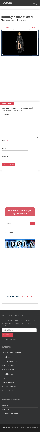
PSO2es (4, 378)
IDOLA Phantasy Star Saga (11, 353)
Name (5, 141)
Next (33, 28)
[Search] (32, 223)
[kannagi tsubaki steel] (20, 43)
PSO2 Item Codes (8, 365)
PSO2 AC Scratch (8, 370)
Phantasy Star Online (9, 391)
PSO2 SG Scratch (8, 374)
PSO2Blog (5, 409)
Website (5, 156)
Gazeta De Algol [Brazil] (10, 414)
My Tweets (9, 232)
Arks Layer (5, 405)
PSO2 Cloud (6, 357)
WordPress (20, 430)
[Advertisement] (20, 76)
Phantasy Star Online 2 (10, 361)
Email (4, 148)
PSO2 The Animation (9, 382)
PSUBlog (7, 2)
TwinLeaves (22, 20)
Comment (6, 114)
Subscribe (7, 335)
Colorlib (28, 427)
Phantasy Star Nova (9, 387)
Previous (8, 28)
